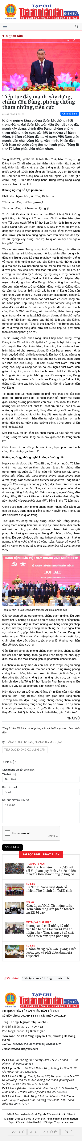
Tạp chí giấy (50, 1132)
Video (33, 1132)
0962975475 (53, 1044)
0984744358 (20, 1044)
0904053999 (59, 1092)
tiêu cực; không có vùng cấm (24, 749)
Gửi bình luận (12, 847)
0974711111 (21, 1103)
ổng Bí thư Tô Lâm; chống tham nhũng (35, 742)
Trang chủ (17, 1132)
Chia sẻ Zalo (69, 113)
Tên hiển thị (9, 774)
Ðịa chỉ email (9, 787)
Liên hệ (67, 1132)
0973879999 (37, 1044)
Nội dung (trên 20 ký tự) (15, 800)
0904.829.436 (24, 1063)
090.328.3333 (27, 1071)
